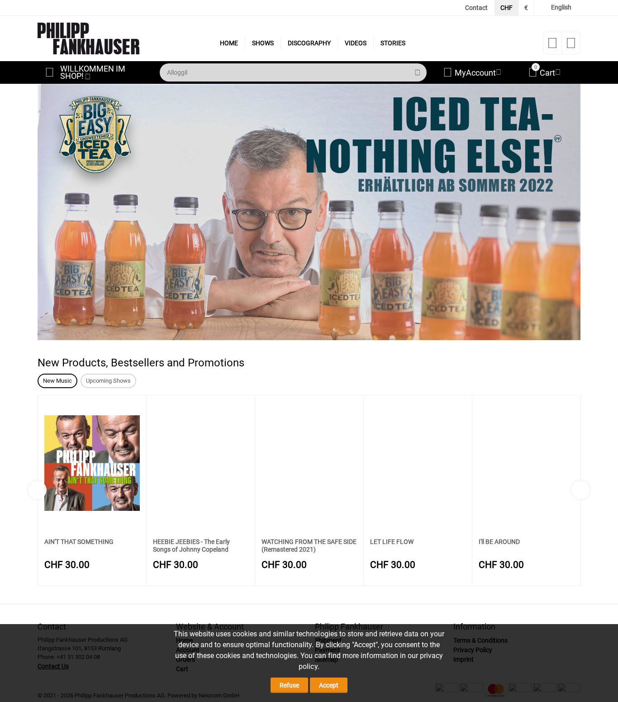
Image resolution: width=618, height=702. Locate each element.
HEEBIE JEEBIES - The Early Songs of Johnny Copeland (191, 545)
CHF (506, 7)
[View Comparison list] (571, 45)
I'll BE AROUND (499, 541)
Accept (328, 685)
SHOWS (263, 43)
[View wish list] (552, 45)
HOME (229, 43)
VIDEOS (355, 43)
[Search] (418, 72)
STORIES (392, 43)
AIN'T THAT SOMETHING (79, 541)
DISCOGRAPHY (309, 43)
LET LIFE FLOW (392, 541)
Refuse (289, 685)
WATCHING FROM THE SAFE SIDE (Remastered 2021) (309, 545)
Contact (476, 7)
